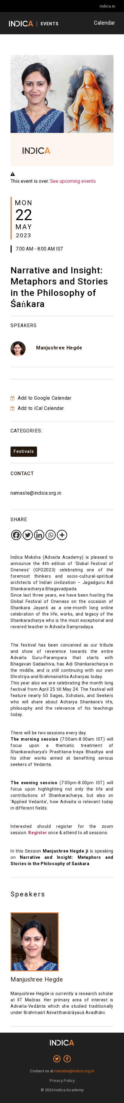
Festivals (24, 451)
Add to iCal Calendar (40, 408)
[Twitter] (28, 535)
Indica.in (107, 6)
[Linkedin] (39, 535)
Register (37, 832)
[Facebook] (16, 535)
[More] (62, 535)
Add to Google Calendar (44, 398)
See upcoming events (73, 181)
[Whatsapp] (50, 535)
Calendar (104, 23)
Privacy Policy (62, 1080)
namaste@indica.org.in (36, 493)
